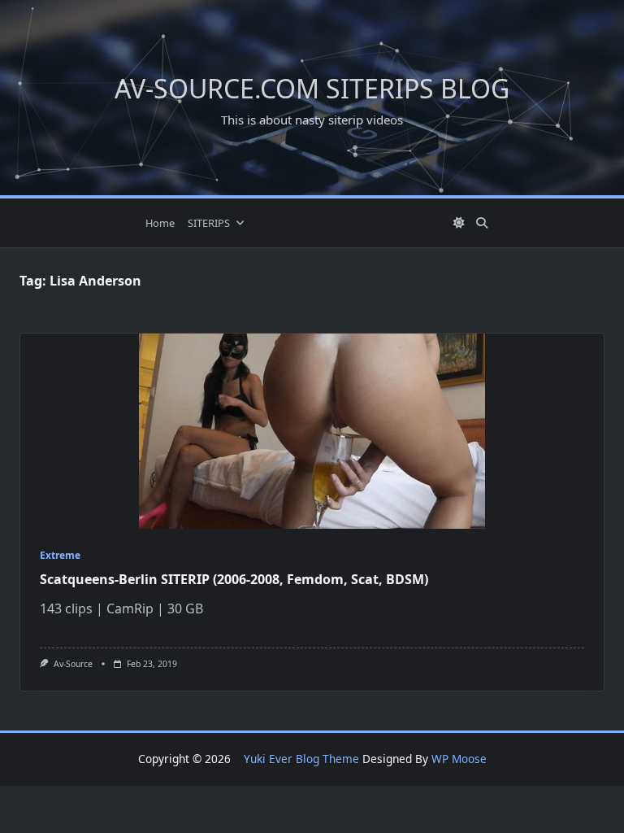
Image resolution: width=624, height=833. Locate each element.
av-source (73, 663)
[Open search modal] (482, 223)
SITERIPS (209, 223)
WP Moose (459, 758)
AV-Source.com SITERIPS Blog (312, 88)
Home (160, 223)
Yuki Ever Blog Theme (301, 758)
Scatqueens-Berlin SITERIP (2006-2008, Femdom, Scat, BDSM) (234, 579)
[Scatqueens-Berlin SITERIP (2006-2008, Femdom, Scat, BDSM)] (312, 431)
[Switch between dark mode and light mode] (460, 223)
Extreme (60, 555)
